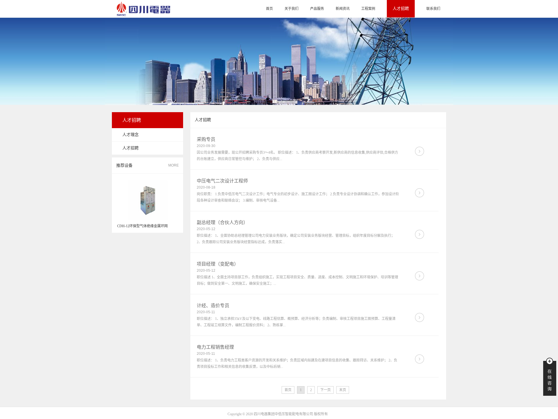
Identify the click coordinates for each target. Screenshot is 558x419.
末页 (342, 390)
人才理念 (130, 134)
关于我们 (291, 9)
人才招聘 (401, 8)
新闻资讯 (343, 9)
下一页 (325, 390)
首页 (269, 9)
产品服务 (317, 9)
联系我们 (433, 9)
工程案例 (368, 9)
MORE (173, 165)
